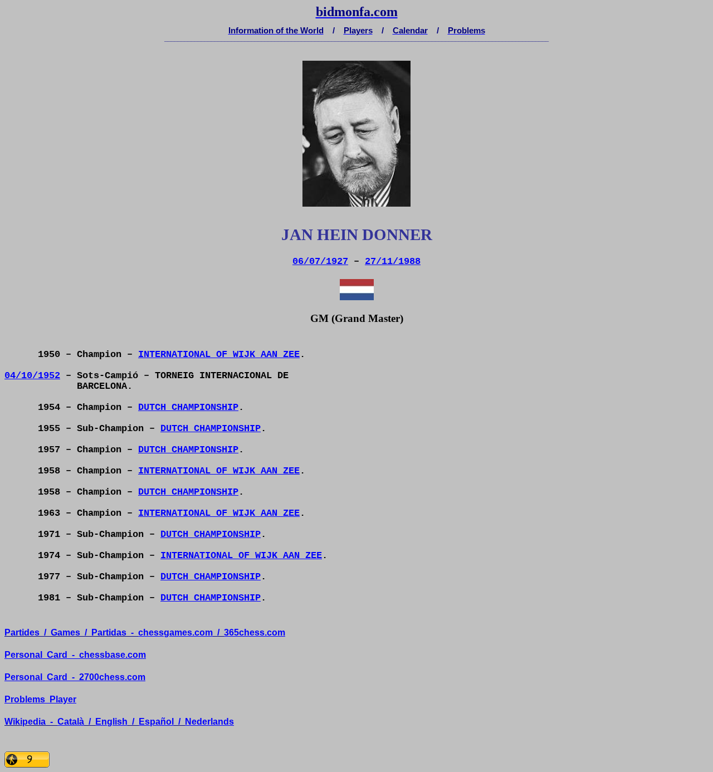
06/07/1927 (320, 261)
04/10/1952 (32, 375)
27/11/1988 (393, 261)
